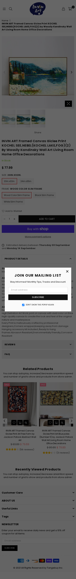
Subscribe (38, 297)
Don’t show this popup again (40, 305)
